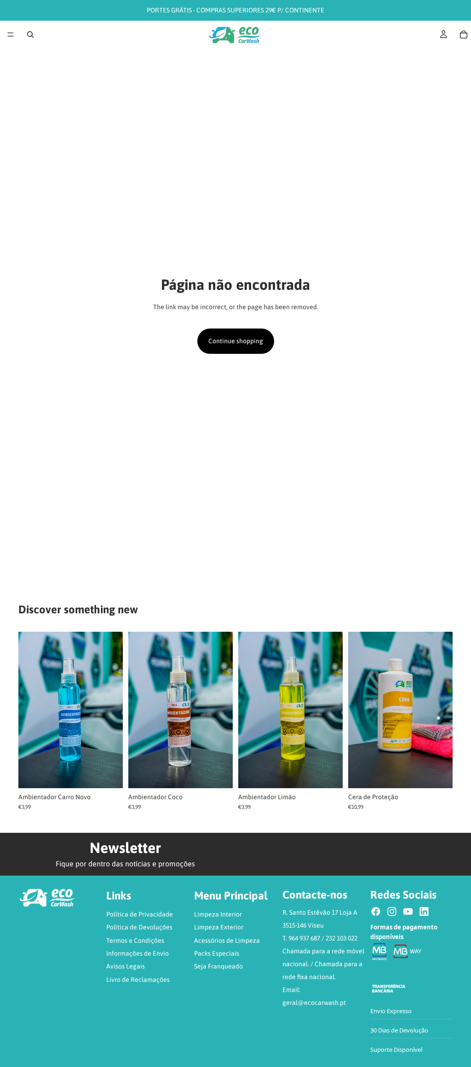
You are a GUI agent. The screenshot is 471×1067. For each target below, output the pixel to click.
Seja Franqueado (218, 966)
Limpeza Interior (218, 914)
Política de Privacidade (139, 914)
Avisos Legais (125, 966)
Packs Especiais (216, 953)
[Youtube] (408, 911)
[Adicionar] (438, 774)
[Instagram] (391, 911)
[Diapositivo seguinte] (113, 710)
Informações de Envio (137, 953)
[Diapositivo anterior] (28, 710)
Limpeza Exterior (218, 927)
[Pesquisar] (30, 34)
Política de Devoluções (139, 927)
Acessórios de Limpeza (227, 940)
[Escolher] (108, 774)
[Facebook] (375, 911)
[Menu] (10, 34)
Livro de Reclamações (138, 979)
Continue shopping (235, 341)
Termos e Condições (135, 940)
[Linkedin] (424, 911)
